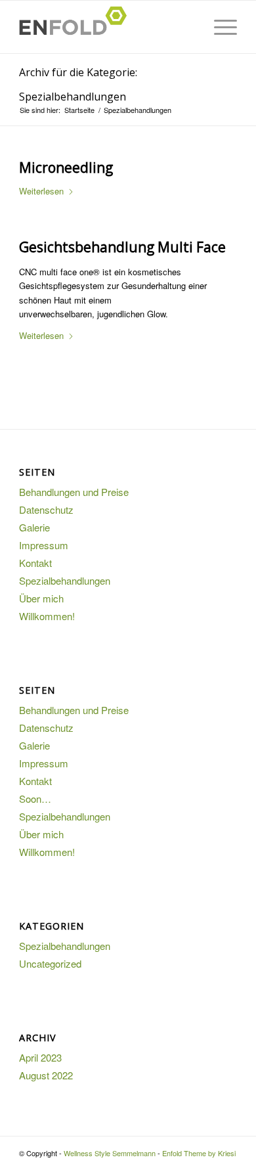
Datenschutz (46, 509)
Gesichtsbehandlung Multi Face (122, 247)
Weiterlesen (41, 191)
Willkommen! (47, 616)
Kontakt (35, 563)
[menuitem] (219, 27)
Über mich (41, 598)
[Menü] (219, 27)
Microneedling (66, 167)
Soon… (35, 798)
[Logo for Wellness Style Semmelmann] (106, 27)
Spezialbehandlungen (64, 580)
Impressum (43, 545)
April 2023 (40, 1057)
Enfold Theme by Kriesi (199, 1153)
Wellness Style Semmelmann (110, 1153)
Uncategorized (50, 963)
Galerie (34, 527)
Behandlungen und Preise (74, 492)
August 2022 (46, 1075)
